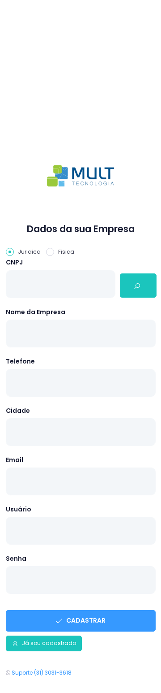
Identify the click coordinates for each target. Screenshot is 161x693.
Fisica (66, 252)
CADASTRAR (85, 620)
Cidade (18, 410)
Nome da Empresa (35, 312)
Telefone (20, 361)
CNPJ (14, 262)
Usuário (18, 509)
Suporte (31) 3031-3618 (41, 672)
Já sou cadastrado (48, 643)
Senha (16, 558)
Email (14, 459)
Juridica (29, 252)
